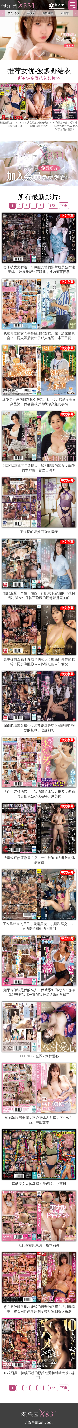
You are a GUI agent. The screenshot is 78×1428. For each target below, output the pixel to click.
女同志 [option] (65, 13)
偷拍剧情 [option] (47, 13)
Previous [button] (2, 13)
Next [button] (75, 13)
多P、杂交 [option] (14, 13)
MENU (73, 8)
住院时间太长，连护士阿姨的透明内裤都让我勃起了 (65, 126)
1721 (53, 206)
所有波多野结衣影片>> (39, 78)
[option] (13, 109)
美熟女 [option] (31, 13)
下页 (63, 206)
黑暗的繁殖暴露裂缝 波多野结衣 (39, 124)
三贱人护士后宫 (13, 122)
